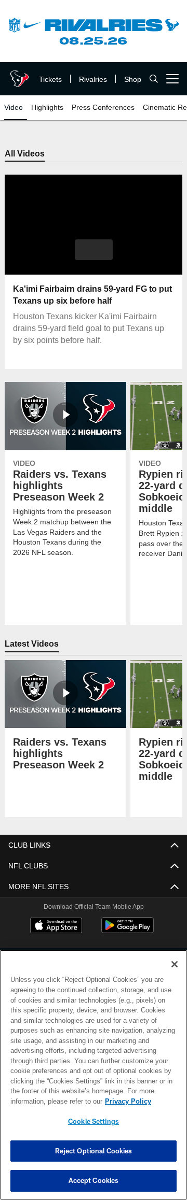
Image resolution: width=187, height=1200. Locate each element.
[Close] (174, 964)
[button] (93, 250)
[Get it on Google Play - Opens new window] (127, 931)
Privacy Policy (45, 1101)
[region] (93, 1075)
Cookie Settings (93, 1121)
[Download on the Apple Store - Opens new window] (56, 927)
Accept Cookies (94, 1180)
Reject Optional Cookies (93, 1151)
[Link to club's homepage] (18, 74)
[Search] (154, 79)
